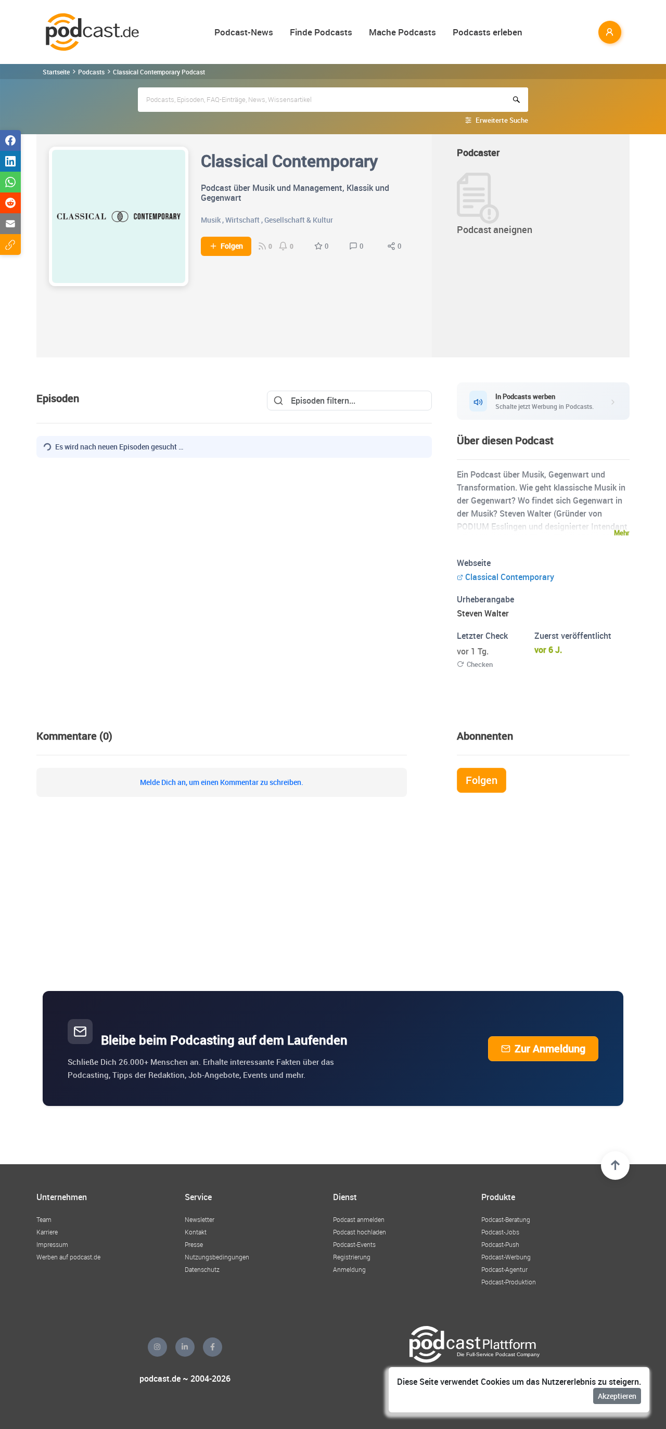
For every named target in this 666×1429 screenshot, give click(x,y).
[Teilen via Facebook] (10, 140)
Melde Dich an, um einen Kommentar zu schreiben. (221, 782)
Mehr (622, 532)
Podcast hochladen (359, 1232)
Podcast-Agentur (504, 1269)
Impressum (52, 1244)
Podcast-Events (354, 1244)
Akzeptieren (617, 1396)
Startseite (56, 72)
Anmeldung (349, 1269)
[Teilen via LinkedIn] (10, 161)
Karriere (47, 1232)
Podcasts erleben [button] (487, 32)
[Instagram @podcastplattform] (157, 1347)
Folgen (232, 246)
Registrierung (351, 1257)
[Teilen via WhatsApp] (10, 182)
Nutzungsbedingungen (217, 1257)
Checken (480, 664)
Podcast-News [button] (243, 32)
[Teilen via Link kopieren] (10, 244)
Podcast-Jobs (500, 1232)
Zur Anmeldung (550, 1048)
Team (44, 1219)
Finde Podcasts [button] (321, 32)
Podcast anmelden (359, 1219)
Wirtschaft (242, 220)
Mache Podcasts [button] (402, 32)
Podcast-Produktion (508, 1282)
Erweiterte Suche (502, 120)
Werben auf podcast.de (68, 1257)
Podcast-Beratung (505, 1219)
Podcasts (91, 72)
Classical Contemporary (509, 577)
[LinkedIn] (185, 1347)
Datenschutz (202, 1269)
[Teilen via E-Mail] (10, 223)
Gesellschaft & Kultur (298, 220)
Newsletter (199, 1219)
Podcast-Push (500, 1244)
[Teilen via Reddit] (10, 202)
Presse (194, 1244)
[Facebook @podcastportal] (212, 1347)
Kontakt (196, 1232)
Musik (211, 220)
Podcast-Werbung (506, 1257)
